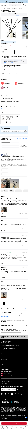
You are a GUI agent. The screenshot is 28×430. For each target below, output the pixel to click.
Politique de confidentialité (6, 415)
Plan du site (9, 417)
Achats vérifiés (18, 190)
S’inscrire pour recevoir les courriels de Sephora (12, 386)
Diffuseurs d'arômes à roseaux (14, 332)
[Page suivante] (10, 303)
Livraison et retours (8, 62)
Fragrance (3, 8)
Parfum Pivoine (4, 332)
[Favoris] (23, 5)
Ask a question (11, 13)
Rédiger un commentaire (21, 138)
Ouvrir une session (8, 60)
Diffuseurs (20, 8)
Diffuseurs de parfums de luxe (7, 330)
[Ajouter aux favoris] (26, 47)
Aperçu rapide (2, 119)
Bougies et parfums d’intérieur (11, 8)
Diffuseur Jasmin (12, 329)
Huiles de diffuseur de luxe (20, 330)
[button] (20, 42)
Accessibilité (3, 417)
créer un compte (17, 60)
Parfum (17, 15)
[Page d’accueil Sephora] (4, 5)
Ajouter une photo (5, 316)
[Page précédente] (1, 303)
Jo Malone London (5, 10)
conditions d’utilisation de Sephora (18, 415)
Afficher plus (3, 108)
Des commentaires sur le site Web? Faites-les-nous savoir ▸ (13, 337)
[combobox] (15, 5)
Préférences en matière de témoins (18, 417)
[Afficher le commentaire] (5, 183)
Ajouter (8, 122)
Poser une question (23, 308)
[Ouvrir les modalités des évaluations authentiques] (13, 155)
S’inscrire (21, 389)
